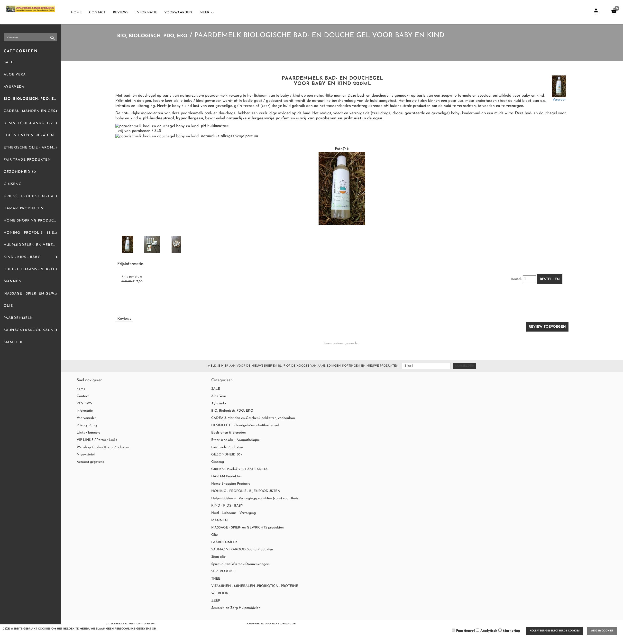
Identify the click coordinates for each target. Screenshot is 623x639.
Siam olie (14, 342)
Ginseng (13, 184)
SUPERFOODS (222, 571)
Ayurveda (14, 87)
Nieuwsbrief (86, 454)
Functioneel (465, 631)
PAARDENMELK (18, 318)
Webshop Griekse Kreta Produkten (103, 447)
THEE (215, 579)
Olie (8, 306)
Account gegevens (90, 462)
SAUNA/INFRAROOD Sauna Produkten (32, 330)
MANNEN (13, 281)
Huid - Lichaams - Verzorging (32, 269)
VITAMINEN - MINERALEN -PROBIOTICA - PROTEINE (254, 586)
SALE (8, 62)
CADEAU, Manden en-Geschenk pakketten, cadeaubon (32, 111)
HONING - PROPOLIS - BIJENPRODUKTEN (32, 233)
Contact (97, 12)
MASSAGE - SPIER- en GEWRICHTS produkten (32, 294)
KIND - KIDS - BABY (22, 257)
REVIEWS (120, 12)
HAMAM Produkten (24, 208)
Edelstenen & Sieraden (29, 135)
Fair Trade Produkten (27, 160)
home (76, 12)
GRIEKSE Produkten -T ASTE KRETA (32, 196)
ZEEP (215, 600)
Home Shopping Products (31, 220)
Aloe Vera (15, 74)
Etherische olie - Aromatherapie (32, 147)
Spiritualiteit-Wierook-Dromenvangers (240, 564)
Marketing (511, 631)
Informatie (146, 12)
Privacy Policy (87, 425)
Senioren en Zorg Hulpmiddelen (235, 608)
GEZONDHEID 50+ (21, 172)
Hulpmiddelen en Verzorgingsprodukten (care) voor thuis (32, 245)
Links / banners (88, 433)
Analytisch (488, 631)
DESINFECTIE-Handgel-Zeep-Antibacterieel (32, 123)
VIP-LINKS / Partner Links (97, 440)
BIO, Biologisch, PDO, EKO (31, 99)
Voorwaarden (178, 12)
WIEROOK (219, 593)
